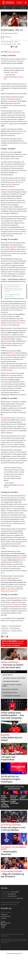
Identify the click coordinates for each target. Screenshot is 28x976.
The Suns (13, 353)
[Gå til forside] (8, 2)
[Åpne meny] (25, 2)
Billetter (13, 8)
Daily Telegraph (11, 99)
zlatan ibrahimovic (15, 626)
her (6, 145)
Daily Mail (13, 247)
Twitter (3, 921)
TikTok (2, 927)
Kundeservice (4, 914)
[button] (2, 787)
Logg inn (19, 2)
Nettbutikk (22, 8)
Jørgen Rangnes (12, 896)
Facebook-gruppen (6, 922)
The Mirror (4, 325)
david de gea (5, 630)
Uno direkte (3, 918)
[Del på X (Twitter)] (14, 47)
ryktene (4, 626)
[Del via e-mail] (16, 47)
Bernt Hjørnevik (12, 894)
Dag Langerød (15, 891)
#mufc (12, 72)
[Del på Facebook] (11, 47)
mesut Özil (5, 628)
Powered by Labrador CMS (14, 953)
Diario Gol (19, 323)
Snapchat (3, 925)
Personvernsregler (9, 947)
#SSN (16, 72)
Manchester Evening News (9, 591)
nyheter (4, 633)
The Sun (7, 190)
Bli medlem (5, 8)
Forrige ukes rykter (14, 52)
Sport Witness (12, 184)
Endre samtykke (19, 947)
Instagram (4, 924)
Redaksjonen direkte (5, 916)
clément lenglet (16, 630)
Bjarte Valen (20, 898)
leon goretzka (15, 628)
